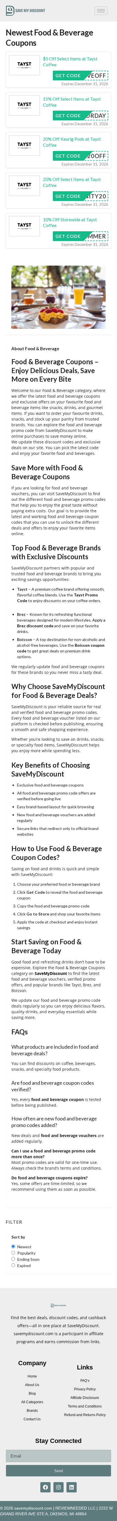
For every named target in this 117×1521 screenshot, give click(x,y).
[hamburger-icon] (101, 11)
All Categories (32, 1402)
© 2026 (6, 1508)
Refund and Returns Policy (85, 1415)
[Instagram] (58, 1487)
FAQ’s (84, 1381)
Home (32, 1376)
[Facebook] (45, 1487)
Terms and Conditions (85, 1406)
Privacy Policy (85, 1389)
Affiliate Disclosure (84, 1398)
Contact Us (32, 1419)
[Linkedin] (71, 1487)
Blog (32, 1393)
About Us (32, 1385)
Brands (32, 1411)
